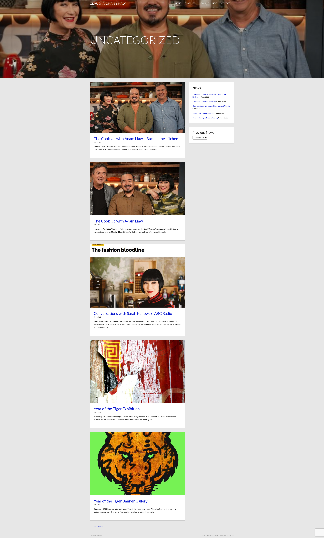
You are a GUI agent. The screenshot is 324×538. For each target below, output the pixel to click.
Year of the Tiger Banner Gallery (120, 501)
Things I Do (190, 3)
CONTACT (225, 3)
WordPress (230, 535)
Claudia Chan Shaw (108, 3)
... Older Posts (97, 526)
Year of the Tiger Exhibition (117, 408)
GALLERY (205, 3)
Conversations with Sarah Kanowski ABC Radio (133, 313)
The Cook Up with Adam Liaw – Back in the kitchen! (136, 138)
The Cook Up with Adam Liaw (118, 221)
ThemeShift (214, 535)
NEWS (215, 3)
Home (178, 3)
